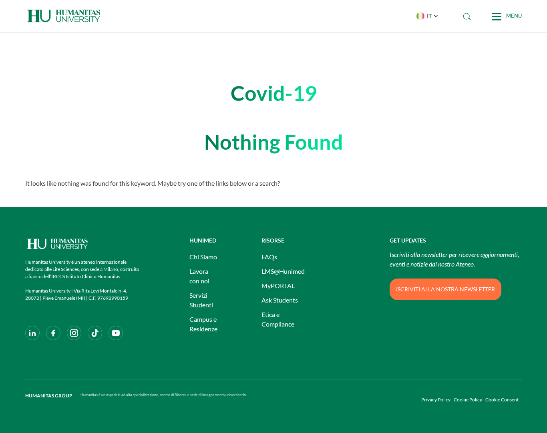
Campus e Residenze (203, 324)
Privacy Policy (435, 400)
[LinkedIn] (32, 333)
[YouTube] (116, 333)
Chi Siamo (203, 257)
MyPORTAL (278, 285)
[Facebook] (53, 333)
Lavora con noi (199, 276)
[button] (425, 16)
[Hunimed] (83, 244)
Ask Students (279, 300)
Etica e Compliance (277, 319)
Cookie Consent (502, 400)
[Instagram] (74, 333)
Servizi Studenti (201, 300)
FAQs (269, 257)
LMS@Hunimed (283, 271)
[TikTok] (95, 333)
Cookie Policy (468, 400)
